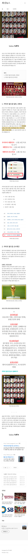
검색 (21, 3)
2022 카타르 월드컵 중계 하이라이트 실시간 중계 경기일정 (10, 483)
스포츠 (5, 474)
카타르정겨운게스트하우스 (11, 446)
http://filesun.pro (8, 454)
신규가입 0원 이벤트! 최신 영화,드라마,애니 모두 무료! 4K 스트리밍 (9, 460)
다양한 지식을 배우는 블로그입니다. (10, 528)
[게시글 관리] (10, 468)
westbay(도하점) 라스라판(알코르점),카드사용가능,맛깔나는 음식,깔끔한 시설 (14, 448)
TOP (25, 551)
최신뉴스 (6, 3)
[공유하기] (8, 468)
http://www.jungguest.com (11, 443)
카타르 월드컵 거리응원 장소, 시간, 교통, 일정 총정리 (11, 481)
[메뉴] (25, 3)
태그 (8, 9)
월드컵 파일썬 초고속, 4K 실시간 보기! (9, 457)
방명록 (14, 9)
